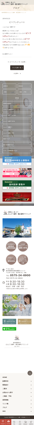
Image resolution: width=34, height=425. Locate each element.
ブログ (5, 407)
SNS (4, 411)
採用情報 (6, 400)
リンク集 (6, 403)
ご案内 (5, 388)
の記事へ (18, 62)
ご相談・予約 (7, 396)
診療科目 (6, 381)
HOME (5, 377)
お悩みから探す (8, 392)
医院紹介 (6, 385)
